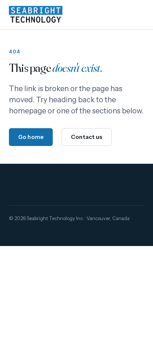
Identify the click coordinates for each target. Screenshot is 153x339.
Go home (30, 136)
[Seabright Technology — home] (35, 15)
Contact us (86, 136)
